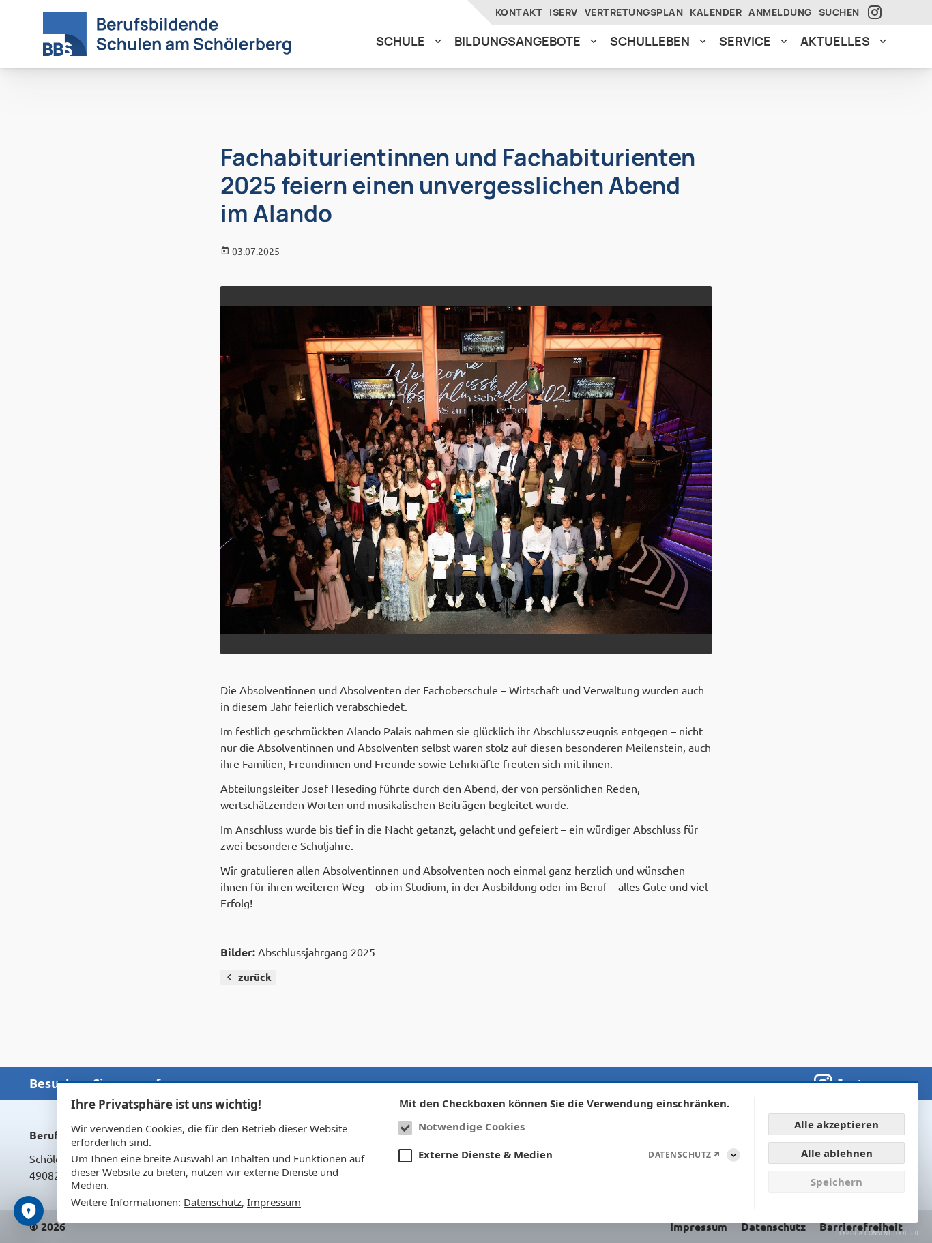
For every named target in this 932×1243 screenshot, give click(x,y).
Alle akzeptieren (836, 1124)
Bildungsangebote (517, 41)
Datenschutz (213, 1202)
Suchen (839, 11)
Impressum (274, 1202)
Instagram (876, 12)
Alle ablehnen (837, 1153)
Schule (400, 41)
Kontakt (519, 11)
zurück (255, 977)
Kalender (716, 11)
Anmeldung (780, 11)
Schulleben (650, 41)
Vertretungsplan (634, 11)
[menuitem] (408, 41)
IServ (563, 11)
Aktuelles (835, 41)
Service (745, 41)
